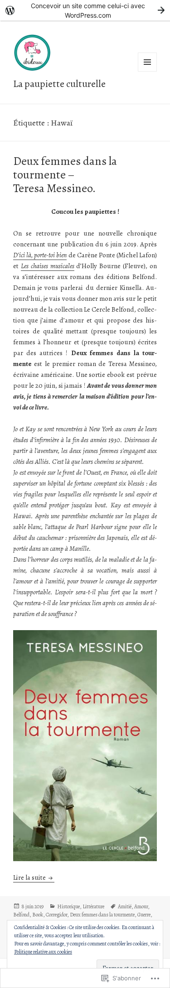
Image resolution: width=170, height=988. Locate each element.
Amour (141, 906)
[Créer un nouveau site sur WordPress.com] (85, 10)
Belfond (21, 914)
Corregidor (56, 914)
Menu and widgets (147, 71)
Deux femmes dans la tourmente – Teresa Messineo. (65, 174)
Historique (68, 906)
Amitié (124, 906)
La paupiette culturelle (59, 84)
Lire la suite (30, 877)
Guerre (144, 914)
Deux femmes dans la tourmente (102, 914)
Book (37, 914)
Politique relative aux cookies (43, 951)
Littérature (93, 906)
